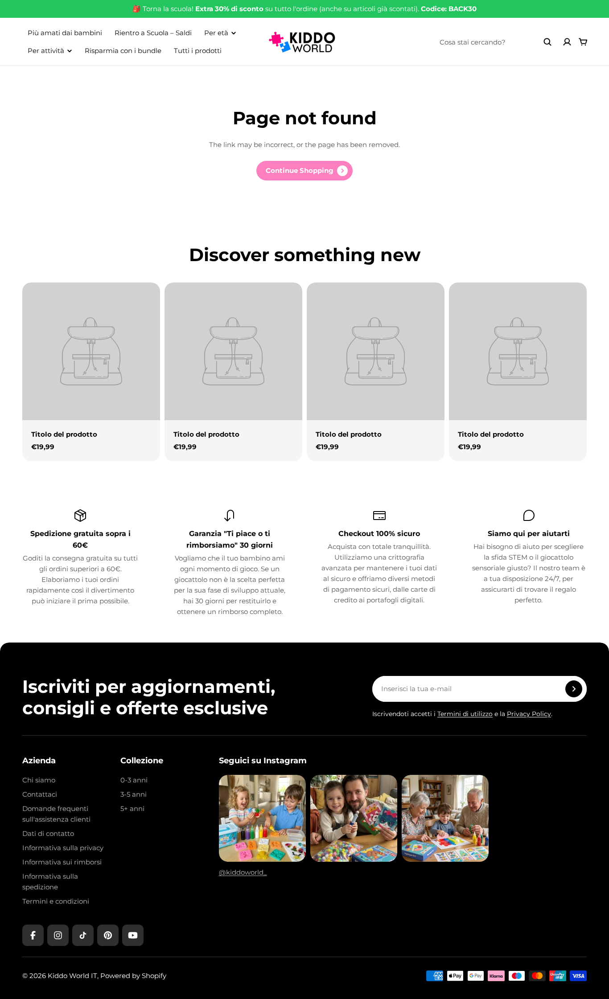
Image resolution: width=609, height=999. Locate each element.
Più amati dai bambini (65, 33)
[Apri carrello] (583, 42)
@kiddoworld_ (243, 872)
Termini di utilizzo (465, 714)
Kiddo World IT (72, 975)
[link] (304, 170)
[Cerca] (547, 42)
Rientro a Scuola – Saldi (153, 33)
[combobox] (495, 42)
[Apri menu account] (567, 42)
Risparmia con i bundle (123, 50)
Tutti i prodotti (198, 50)
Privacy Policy (529, 714)
